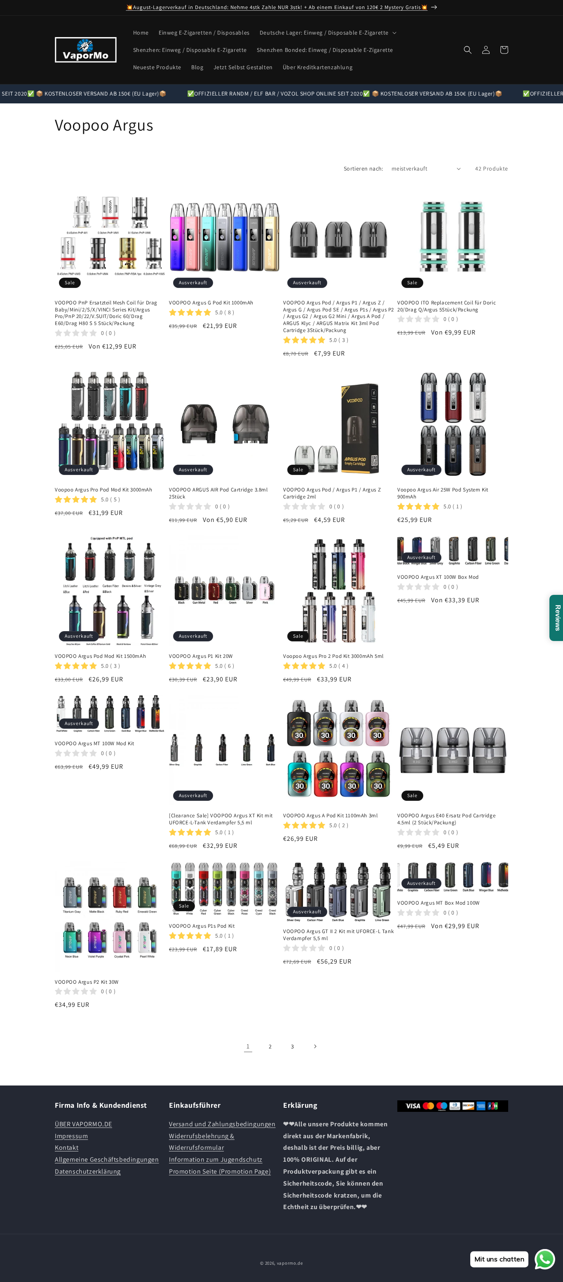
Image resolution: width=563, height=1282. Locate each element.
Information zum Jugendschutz (216, 1159)
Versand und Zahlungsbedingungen (222, 1123)
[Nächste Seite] (315, 1046)
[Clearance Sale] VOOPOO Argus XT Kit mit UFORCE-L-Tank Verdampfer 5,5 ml (221, 819)
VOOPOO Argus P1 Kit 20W (201, 656)
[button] (327, 32)
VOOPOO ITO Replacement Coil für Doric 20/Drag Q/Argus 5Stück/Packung (446, 306)
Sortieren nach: (363, 168)
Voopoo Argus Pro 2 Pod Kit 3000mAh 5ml (333, 656)
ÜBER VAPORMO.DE (83, 1123)
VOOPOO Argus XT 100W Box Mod (438, 577)
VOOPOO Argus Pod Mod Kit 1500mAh (100, 656)
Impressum (71, 1135)
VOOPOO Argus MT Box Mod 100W (438, 903)
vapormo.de (290, 1263)
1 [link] (248, 1046)
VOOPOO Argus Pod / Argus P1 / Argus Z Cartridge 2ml (332, 493)
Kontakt (66, 1147)
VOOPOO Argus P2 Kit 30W (87, 982)
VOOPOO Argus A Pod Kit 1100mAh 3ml (330, 815)
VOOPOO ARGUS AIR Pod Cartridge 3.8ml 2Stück (218, 493)
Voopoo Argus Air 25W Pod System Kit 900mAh (442, 493)
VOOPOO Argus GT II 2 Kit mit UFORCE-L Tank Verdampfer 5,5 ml (338, 935)
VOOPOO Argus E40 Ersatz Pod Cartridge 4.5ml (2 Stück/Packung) (446, 819)
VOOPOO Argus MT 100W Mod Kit (94, 743)
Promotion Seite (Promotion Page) (220, 1171)
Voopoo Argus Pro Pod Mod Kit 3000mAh (103, 490)
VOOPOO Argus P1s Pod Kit (202, 926)
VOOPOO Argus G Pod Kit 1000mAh (211, 302)
